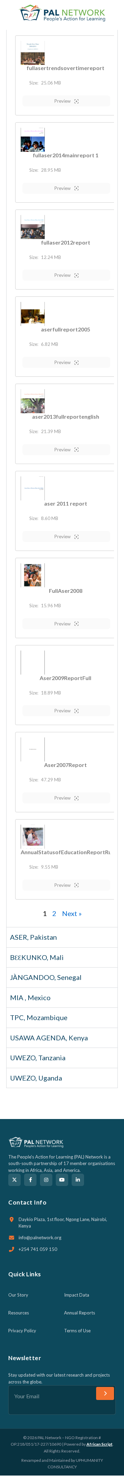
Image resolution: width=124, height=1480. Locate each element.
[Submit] (105, 1393)
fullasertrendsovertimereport (65, 68)
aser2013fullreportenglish (65, 416)
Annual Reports (79, 1312)
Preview (63, 101)
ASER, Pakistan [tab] (33, 937)
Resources (18, 1312)
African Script (99, 1444)
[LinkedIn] (78, 1180)
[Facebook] (30, 1180)
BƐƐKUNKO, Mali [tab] (37, 957)
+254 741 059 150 (38, 1249)
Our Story (18, 1295)
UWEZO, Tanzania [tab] (37, 1057)
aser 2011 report (65, 503)
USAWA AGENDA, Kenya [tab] (49, 1037)
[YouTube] (62, 1180)
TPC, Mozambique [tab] (39, 1017)
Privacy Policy (22, 1330)
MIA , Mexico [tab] (30, 997)
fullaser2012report (65, 242)
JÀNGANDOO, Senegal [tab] (46, 977)
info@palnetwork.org (40, 1237)
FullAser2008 (65, 591)
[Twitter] (14, 1180)
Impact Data (76, 1295)
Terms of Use (77, 1330)
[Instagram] (46, 1180)
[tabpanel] (62, 478)
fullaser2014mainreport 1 (66, 155)
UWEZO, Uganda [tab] (36, 1078)
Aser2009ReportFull (65, 678)
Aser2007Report (65, 765)
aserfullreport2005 (65, 329)
